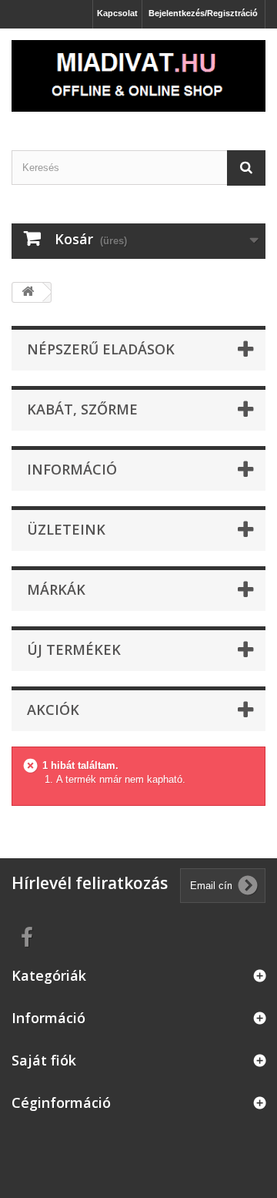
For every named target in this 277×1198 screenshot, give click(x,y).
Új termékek (74, 649)
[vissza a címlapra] (27, 292)
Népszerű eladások (101, 349)
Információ (72, 469)
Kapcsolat (117, 13)
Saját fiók (44, 1060)
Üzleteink (66, 529)
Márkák (56, 589)
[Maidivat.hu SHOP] (138, 76)
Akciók (53, 709)
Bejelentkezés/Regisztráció (203, 13)
